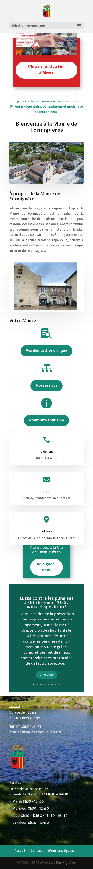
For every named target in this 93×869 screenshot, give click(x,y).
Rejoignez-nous (46, 567)
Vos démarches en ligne (46, 350)
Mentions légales (61, 851)
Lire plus (46, 674)
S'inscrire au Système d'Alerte (47, 70)
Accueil (19, 851)
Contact (36, 851)
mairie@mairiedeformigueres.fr (35, 732)
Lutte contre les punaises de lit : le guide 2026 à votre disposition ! (47, 602)
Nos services (46, 385)
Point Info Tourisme (46, 420)
